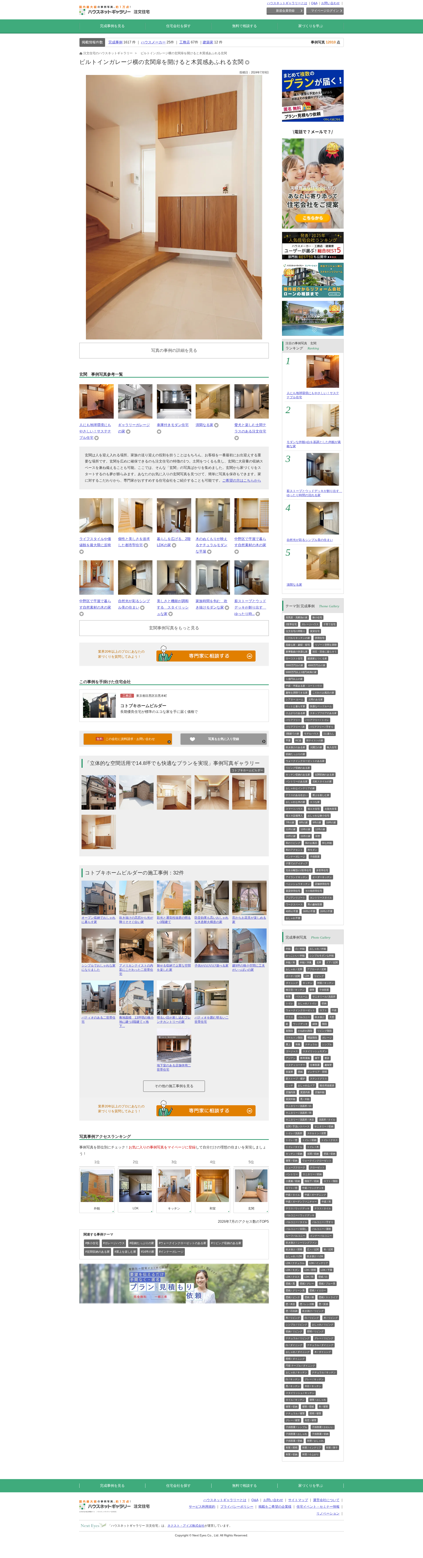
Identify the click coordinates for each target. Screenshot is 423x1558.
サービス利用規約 (202, 1506)
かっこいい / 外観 (295, 955)
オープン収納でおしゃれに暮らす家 (98, 920)
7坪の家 (290, 822)
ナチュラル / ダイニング (320, 1345)
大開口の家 (316, 747)
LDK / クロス (293, 1276)
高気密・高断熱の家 (297, 617)
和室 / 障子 (332, 1447)
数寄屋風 (305, 1058)
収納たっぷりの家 (295, 754)
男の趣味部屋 (315, 904)
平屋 (288, 740)
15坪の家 (305, 836)
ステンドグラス (318, 1078)
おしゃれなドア (306, 1085)
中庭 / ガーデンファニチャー (301, 1201)
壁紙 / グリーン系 (295, 1290)
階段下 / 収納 (312, 1181)
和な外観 (327, 843)
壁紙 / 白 (323, 1276)
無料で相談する (244, 26)
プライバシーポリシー (236, 1506)
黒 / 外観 (305, 1099)
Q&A (314, 3)
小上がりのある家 (295, 713)
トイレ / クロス (329, 1140)
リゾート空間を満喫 (326, 644)
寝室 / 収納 (291, 1160)
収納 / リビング (294, 1331)
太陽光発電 (331, 808)
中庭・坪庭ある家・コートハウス (304, 685)
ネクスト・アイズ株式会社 (185, 1525)
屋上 (288, 1044)
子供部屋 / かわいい (322, 1427)
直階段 (289, 1030)
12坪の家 (320, 829)
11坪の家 (291, 829)
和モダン (312, 849)
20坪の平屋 (326, 911)
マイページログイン (325, 10)
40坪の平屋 (292, 911)
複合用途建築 (327, 1085)
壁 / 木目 (290, 1304)
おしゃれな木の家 (295, 802)
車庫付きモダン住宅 (173, 425)
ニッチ (289, 1085)
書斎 (327, 1058)
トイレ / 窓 (291, 1140)
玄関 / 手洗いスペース (298, 1126)
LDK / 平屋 (326, 1270)
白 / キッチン (293, 1379)
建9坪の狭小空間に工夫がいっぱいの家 (248, 967)
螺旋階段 (312, 1037)
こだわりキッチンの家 (298, 638)
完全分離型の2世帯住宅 (298, 870)
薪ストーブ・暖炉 (295, 1078)
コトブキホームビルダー (143, 705)
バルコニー (304, 1017)
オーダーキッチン (322, 877)
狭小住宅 (317, 617)
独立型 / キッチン (295, 989)
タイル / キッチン (295, 1399)
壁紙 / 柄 (309, 1297)
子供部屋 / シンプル (296, 1427)
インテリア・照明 (317, 1071)
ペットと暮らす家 (295, 706)
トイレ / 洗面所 (294, 1133)
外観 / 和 (290, 962)
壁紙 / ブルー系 (327, 1283)
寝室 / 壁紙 (308, 1406)
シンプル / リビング (296, 1324)
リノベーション (328, 1513)
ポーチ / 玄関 (293, 976)
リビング (319, 976)
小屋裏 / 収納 (293, 1181)
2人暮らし (328, 733)
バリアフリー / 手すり (321, 726)
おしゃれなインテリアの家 (300, 788)
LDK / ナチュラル (295, 1263)
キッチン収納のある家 (298, 774)
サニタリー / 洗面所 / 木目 (300, 1119)
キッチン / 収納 (294, 1153)
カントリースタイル (321, 897)
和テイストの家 (314, 740)
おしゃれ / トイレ (307, 1003)
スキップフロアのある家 (323, 713)
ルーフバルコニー (295, 1235)
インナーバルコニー (321, 1235)
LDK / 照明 (310, 1270)
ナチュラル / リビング (298, 1338)
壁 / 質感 (323, 1304)
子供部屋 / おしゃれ (296, 1434)
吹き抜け (320, 1017)
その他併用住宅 (313, 890)
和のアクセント (294, 849)
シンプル (327, 1044)
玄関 (318, 962)
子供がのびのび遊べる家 (211, 965)
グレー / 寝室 (293, 1420)
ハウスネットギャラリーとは (287, 3)
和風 (297, 1044)
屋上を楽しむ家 (320, 795)
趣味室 (328, 1065)
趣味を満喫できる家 (297, 692)
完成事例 (115, 42)
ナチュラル (311, 1044)
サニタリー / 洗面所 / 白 (299, 1106)
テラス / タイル (322, 1208)
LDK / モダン (293, 1270)
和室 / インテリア (311, 1447)
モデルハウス (311, 733)
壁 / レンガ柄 (307, 1304)
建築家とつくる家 (317, 658)
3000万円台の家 (294, 665)
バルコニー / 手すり (322, 1222)
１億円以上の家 (294, 679)
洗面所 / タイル (327, 1119)
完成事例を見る (112, 26)
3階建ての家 (292, 733)
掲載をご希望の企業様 (274, 1506)
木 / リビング (331, 1317)
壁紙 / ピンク (293, 1297)
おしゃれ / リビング (322, 1324)
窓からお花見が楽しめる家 (249, 920)
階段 (324, 1024)
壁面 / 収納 (329, 1153)
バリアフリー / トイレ (317, 720)
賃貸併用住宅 (293, 890)
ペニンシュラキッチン (298, 884)
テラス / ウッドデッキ (298, 1208)
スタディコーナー (295, 1065)
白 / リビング (312, 1317)
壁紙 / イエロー (318, 1290)
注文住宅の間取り (295, 631)
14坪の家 (291, 836)
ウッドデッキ (300, 1024)
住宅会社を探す (178, 26)
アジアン (290, 1058)
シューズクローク (295, 1167)
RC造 (298, 740)
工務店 (184, 42)
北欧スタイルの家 (322, 781)
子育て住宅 (329, 624)
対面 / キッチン (325, 983)
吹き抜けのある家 (295, 747)
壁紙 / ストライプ (328, 1297)
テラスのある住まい (297, 795)
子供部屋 (315, 856)
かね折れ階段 (305, 1030)
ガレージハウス (310, 624)
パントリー (292, 1174)
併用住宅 (320, 638)
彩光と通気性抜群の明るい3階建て (174, 920)
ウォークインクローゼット (300, 1010)
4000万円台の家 (316, 665)
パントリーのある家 (297, 781)
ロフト (323, 1010)
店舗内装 (290, 1092)
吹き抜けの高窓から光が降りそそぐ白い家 (136, 920)
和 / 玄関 (328, 1249)
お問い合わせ (330, 3)
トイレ (289, 1003)
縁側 (314, 1024)
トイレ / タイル (294, 1147)
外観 (288, 948)
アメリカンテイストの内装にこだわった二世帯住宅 (136, 970)
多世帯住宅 (322, 870)
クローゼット (317, 1167)
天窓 (331, 1017)
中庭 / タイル (293, 1194)
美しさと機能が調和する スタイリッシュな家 (173, 607)
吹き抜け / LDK (315, 1256)
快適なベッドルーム (321, 706)
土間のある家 (315, 699)
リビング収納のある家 (298, 767)
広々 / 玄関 (313, 1249)
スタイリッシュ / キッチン (300, 1393)
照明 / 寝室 (315, 1413)
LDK (307, 976)
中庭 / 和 (326, 1201)
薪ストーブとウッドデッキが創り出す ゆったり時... (250, 607)
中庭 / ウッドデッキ (313, 1188)
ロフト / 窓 (291, 1188)
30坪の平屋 (309, 911)
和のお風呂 (311, 843)
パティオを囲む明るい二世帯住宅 (211, 1019)
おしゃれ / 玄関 (294, 969)
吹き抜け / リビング (313, 1311)
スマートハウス (294, 808)
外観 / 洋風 (306, 962)
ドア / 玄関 (332, 962)
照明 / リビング (315, 1331)
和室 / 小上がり (310, 1454)
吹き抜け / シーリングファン (301, 1242)
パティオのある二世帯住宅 (98, 1019)
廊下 (317, 1058)
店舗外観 (320, 1092)
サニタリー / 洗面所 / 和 (299, 1112)
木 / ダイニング (322, 1352)
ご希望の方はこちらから (241, 480)
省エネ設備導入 (294, 815)
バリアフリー (293, 720)
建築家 (208, 42)
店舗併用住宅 (322, 884)
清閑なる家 (204, 425)
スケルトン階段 (294, 1037)
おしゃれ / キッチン (296, 1372)
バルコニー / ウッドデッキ (300, 1215)
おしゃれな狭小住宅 (318, 815)
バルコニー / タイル (296, 1222)
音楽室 (289, 1071)
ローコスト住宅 (294, 658)
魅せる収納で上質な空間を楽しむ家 (174, 967)
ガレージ (327, 1037)
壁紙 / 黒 (290, 1283)
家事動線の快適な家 (297, 651)
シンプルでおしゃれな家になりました (98, 967)
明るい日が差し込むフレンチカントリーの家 (174, 1019)
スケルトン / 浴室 (316, 1133)
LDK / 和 (309, 1276)
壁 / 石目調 (291, 1311)
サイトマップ (298, 1500)
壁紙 (300, 1071)
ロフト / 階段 (331, 1181)
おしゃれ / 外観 (318, 948)
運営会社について (326, 1500)
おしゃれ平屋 (293, 918)
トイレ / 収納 (309, 1140)
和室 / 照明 (291, 1447)
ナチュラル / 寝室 (295, 1413)
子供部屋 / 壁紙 (294, 1440)
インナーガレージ (295, 856)
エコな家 (315, 802)
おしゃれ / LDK (294, 1256)
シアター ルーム (294, 699)
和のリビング (293, 843)
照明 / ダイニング (295, 1358)
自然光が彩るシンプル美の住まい (310, 540)
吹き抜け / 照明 (294, 1249)
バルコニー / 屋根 (321, 1229)
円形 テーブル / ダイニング (300, 1365)
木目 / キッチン (313, 1386)
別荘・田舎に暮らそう (324, 651)
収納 (324, 1003)
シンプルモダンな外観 (322, 955)
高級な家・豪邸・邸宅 (298, 644)
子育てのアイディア (297, 863)
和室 (317, 836)
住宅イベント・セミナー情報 (318, 1506)
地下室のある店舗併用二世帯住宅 (174, 1067)
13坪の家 (305, 829)
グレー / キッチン (314, 1379)
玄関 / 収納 (313, 1153)
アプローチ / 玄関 (316, 969)
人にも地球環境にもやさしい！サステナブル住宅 (95, 431)
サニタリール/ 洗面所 (324, 996)
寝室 (312, 989)
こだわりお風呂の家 (323, 692)
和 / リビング (293, 1317)
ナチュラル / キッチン (324, 1372)
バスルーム (301, 996)
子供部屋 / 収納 (320, 1434)
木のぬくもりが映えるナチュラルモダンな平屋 (211, 545)
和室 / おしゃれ (315, 1440)
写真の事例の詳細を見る (174, 350)
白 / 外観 (300, 948)
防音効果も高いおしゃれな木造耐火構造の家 (211, 920)
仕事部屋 (315, 1065)
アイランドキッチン (297, 877)
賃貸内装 (305, 1092)
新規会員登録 (285, 10)
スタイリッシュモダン (315, 1051)
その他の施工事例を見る (174, 1086)
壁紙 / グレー (307, 1283)
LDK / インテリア (318, 1263)
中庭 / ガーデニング (315, 1194)
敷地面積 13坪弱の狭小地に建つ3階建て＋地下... (136, 1022)
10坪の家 (331, 822)
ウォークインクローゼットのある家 (305, 761)
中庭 (334, 1010)
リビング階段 (324, 1030)
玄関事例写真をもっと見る (174, 628)
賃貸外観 (290, 1099)
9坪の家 (317, 822)
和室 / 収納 (291, 1454)
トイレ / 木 (313, 1147)
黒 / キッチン (293, 1386)
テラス (289, 1017)
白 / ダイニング (294, 1345)
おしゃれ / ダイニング (298, 1352)
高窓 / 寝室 (310, 1420)
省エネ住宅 (314, 808)
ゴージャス (292, 1051)
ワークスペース (294, 904)
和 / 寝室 (323, 1406)
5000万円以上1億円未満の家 (301, 672)
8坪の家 (303, 822)
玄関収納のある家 (324, 774)
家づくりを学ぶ (310, 26)
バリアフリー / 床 (295, 726)
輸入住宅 (332, 747)
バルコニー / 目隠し (296, 1229)
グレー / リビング (323, 1338)
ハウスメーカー (153, 42)
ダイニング (292, 983)
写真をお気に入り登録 (223, 739)
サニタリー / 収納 (323, 1126)
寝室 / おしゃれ (318, 1399)
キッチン (307, 983)
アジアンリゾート (295, 897)
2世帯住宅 (291, 624)
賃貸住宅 (315, 631)
